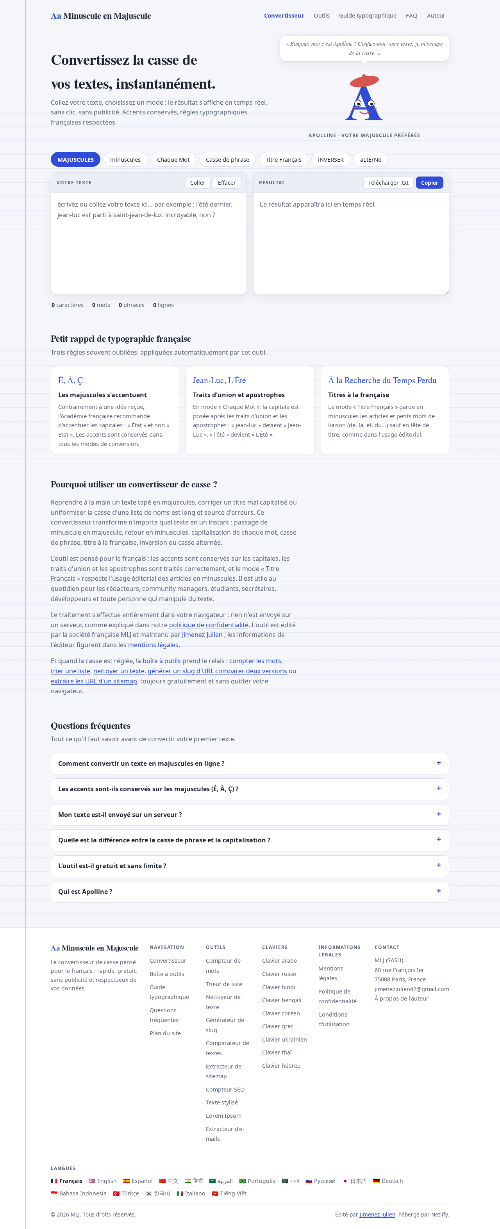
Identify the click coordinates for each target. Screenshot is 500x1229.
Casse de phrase (227, 159)
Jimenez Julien (202, 634)
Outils (322, 15)
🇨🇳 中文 (169, 1180)
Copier (429, 182)
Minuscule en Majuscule (101, 15)
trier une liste (70, 671)
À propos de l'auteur (402, 998)
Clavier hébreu (281, 1065)
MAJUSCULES (75, 159)
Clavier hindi (278, 987)
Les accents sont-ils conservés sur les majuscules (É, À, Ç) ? (148, 789)
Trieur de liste (224, 984)
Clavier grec (277, 1026)
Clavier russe (279, 973)
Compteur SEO (225, 1089)
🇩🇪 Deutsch (388, 1180)
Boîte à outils (167, 973)
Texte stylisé (222, 1102)
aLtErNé (370, 159)
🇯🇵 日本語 (354, 1180)
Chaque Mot (173, 159)
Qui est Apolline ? (85, 891)
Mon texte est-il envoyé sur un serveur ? (120, 814)
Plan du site (165, 1033)
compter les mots (255, 660)
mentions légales (153, 644)
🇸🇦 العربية (221, 1180)
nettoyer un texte (119, 671)
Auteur (436, 15)
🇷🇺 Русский (320, 1180)
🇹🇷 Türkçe (126, 1193)
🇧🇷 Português (257, 1180)
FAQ (412, 15)
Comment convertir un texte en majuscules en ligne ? (141, 763)
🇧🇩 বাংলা (290, 1180)
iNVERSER (331, 159)
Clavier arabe (279, 960)
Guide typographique (367, 15)
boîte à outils (162, 660)
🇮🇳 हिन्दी (194, 1180)
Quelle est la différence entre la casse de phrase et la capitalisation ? (164, 840)
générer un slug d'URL (181, 671)
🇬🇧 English (103, 1180)
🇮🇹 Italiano (191, 1193)
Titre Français (284, 159)
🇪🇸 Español (138, 1180)
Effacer (227, 182)
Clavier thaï (277, 1052)
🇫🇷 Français (66, 1180)
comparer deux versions (251, 671)
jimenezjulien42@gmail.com (412, 989)
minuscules (125, 159)
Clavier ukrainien (284, 1039)
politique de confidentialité (208, 625)
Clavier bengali (282, 1000)
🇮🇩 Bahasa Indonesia (79, 1193)
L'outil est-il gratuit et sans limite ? (112, 866)
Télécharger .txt (388, 182)
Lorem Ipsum (223, 1115)
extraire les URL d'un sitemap (94, 681)
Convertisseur (284, 15)
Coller (197, 182)
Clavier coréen (281, 1013)
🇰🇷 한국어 (157, 1193)
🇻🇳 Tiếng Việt (229, 1193)
